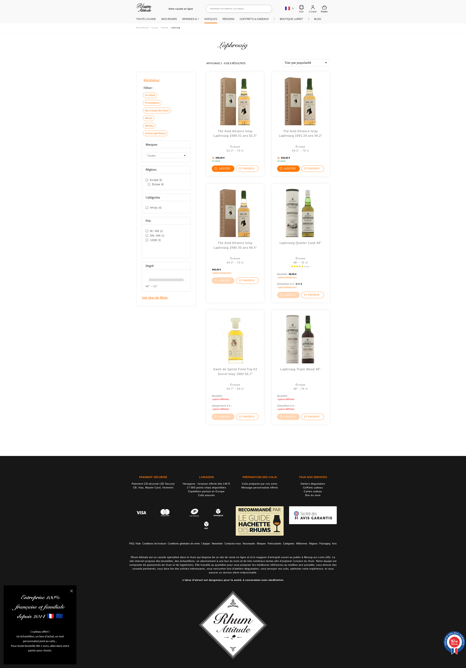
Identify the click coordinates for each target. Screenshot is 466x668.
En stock (150, 95)
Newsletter (217, 543)
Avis (334, 543)
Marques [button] (210, 19)
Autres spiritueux (155, 133)
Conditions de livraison (154, 543)
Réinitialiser (152, 80)
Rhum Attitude (143, 8)
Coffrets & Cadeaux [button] (254, 19)
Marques (261, 543)
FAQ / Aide (135, 543)
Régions (313, 543)
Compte (313, 11)
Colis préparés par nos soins (259, 483)
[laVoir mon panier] (324, 9)
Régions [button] (228, 19)
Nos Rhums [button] (169, 19)
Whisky (149, 125)
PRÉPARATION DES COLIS (259, 477)
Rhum (148, 118)
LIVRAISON (206, 477)
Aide (301, 11)
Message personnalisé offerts (259, 487)
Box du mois (313, 495)
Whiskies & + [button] (190, 19)
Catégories (288, 543)
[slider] (147, 280)
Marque (164, 27)
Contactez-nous (232, 543)
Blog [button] (317, 19)
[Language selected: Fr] (289, 8)
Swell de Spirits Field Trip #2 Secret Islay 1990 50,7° (235, 372)
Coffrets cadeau (313, 487)
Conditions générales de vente (184, 543)
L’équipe (205, 543)
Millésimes (301, 543)
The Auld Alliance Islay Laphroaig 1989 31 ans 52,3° (235, 133)
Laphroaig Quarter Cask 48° (301, 242)
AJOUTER (224, 168)
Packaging (324, 543)
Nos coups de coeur (157, 110)
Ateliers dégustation (313, 483)
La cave (155, 27)
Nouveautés (249, 543)
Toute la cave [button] (146, 19)
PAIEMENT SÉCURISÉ (153, 477)
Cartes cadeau (313, 491)
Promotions (152, 102)
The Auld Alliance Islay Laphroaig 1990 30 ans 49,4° (235, 245)
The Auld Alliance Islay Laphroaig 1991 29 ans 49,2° (300, 133)
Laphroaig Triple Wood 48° (300, 369)
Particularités (274, 543)
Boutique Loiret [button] (291, 19)
